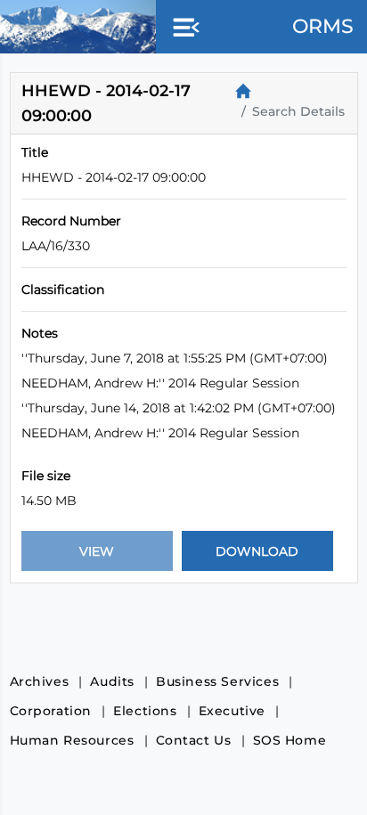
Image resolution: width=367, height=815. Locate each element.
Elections (144, 711)
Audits (112, 681)
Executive (232, 711)
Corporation (51, 711)
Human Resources (72, 740)
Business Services (217, 681)
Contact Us (194, 740)
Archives (39, 681)
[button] (182, 28)
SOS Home (290, 740)
